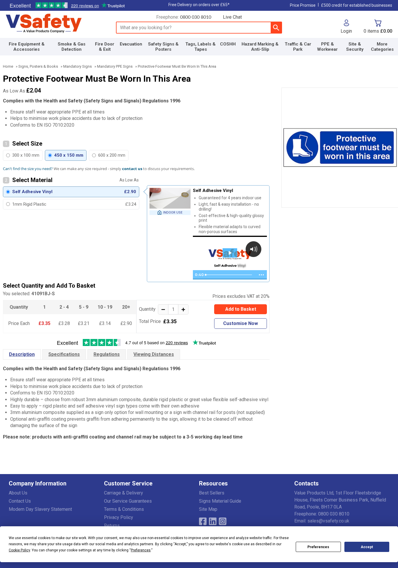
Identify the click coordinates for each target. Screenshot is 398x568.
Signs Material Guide (220, 501)
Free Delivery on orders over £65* (199, 4)
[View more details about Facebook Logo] (203, 521)
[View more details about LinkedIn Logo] (212, 521)
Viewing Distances (153, 354)
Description (22, 354)
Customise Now (240, 323)
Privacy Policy (118, 517)
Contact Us (20, 501)
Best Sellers (211, 493)
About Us (18, 493)
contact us (132, 168)
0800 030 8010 (195, 17)
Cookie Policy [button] (19, 550)
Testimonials (67, 5)
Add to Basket (240, 309)
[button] (346, 27)
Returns (112, 525)
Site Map (208, 509)
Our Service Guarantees (128, 501)
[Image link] (222, 521)
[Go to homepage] (54, 24)
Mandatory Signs (77, 66)
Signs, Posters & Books (38, 66)
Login (346, 31)
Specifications (64, 354)
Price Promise (303, 5)
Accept (367, 547)
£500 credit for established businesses (356, 5)
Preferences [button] (141, 550)
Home (8, 66)
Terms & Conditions (124, 509)
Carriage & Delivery (123, 493)
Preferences (318, 547)
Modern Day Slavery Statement (40, 509)
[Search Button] (276, 27)
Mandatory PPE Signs (115, 66)
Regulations (107, 354)
